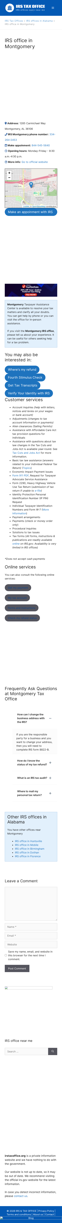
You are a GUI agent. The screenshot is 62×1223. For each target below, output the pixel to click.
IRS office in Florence (28, 856)
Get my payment (18, 587)
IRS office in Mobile (26, 844)
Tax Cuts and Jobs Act (26, 452)
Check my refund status (22, 618)
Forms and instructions (21, 607)
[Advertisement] (31, 85)
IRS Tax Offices (14, 20)
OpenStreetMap (39, 206)
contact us (20, 1196)
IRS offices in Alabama (39, 20)
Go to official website (35, 161)
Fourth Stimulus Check (25, 377)
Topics (27, 467)
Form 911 (20, 475)
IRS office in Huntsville (28, 841)
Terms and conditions (19, 1214)
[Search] (52, 1051)
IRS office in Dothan (27, 852)
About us (38, 1214)
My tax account (17, 597)
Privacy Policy (46, 1210)
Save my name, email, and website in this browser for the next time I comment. (30, 955)
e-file (38, 490)
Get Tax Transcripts (22, 385)
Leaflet (26, 206)
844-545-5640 (41, 145)
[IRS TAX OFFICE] (25, 7)
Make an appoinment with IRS (30, 212)
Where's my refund (22, 369)
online (16, 543)
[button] (31, 185)
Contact (49, 1214)
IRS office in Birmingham (29, 848)
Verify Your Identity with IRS (29, 393)
